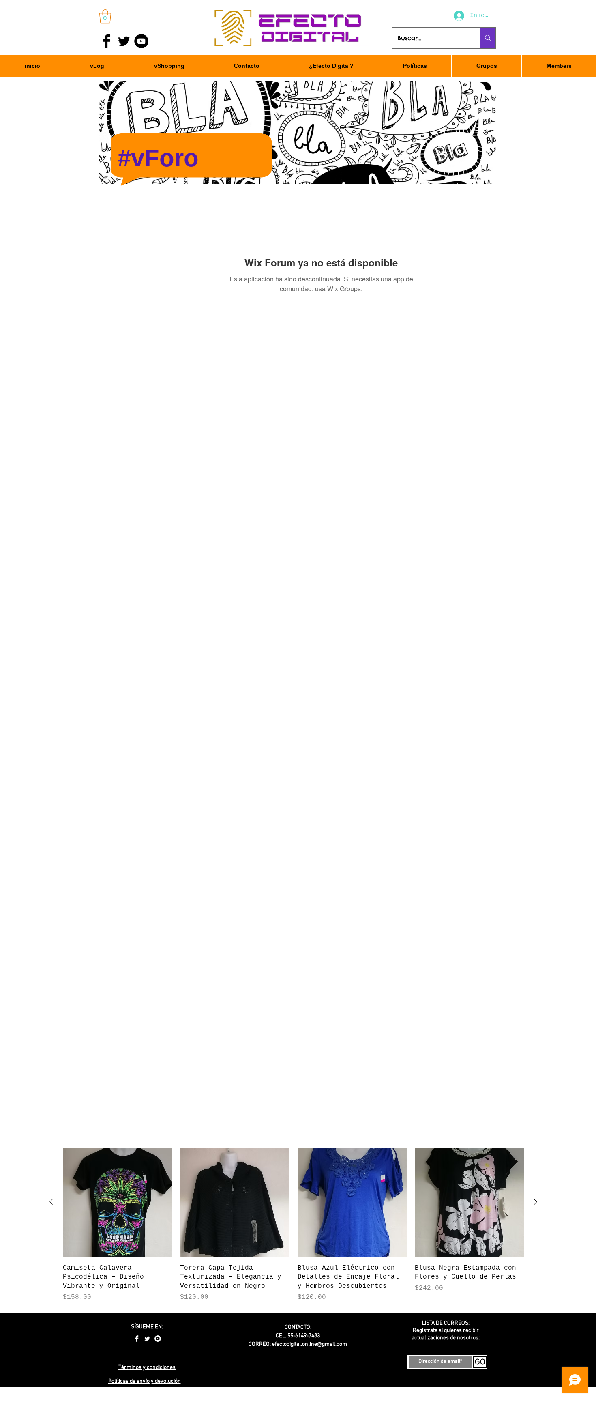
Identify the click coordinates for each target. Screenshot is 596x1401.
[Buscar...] (487, 38)
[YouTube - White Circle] (157, 1338)
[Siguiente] (535, 1202)
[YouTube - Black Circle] (141, 41)
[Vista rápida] (117, 1202)
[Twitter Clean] (147, 1338)
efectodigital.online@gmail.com (309, 1344)
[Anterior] (51, 1202)
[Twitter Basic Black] (124, 41)
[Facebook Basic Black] (106, 41)
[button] (105, 16)
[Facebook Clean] (136, 1338)
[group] (293, 1224)
